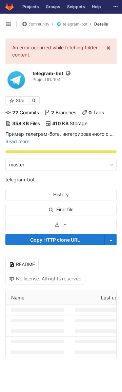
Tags (96, 112)
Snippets (76, 6)
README (25, 264)
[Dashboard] (9, 7)
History (61, 194)
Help (96, 6)
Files (26, 123)
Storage (69, 123)
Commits (25, 112)
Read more (17, 141)
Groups (53, 6)
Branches (63, 112)
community (38, 24)
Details (101, 24)
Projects (30, 6)
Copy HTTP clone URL (55, 240)
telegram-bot (20, 179)
